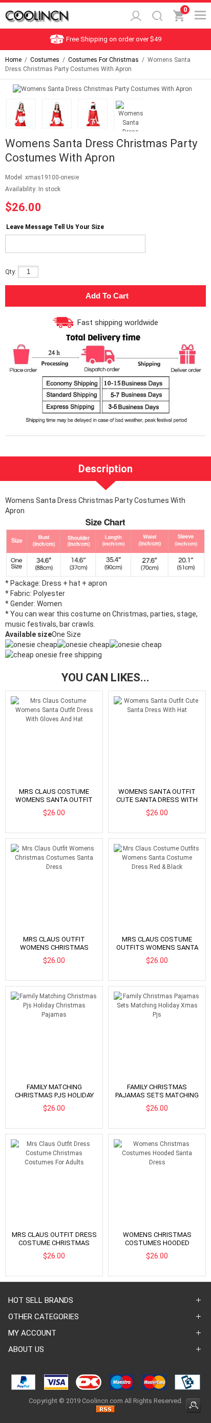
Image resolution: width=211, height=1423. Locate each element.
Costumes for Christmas (103, 59)
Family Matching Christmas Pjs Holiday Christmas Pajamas (54, 1095)
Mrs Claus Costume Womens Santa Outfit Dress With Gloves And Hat (54, 804)
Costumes (44, 59)
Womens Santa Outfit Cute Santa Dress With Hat (157, 800)
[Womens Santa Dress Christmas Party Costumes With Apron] (19, 115)
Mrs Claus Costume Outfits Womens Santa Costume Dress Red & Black (157, 951)
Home (13, 59)
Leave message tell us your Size (55, 227)
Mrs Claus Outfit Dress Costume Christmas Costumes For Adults (54, 1243)
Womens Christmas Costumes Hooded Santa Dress (157, 1243)
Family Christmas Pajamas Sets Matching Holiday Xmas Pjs (157, 1095)
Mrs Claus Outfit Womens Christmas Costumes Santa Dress (54, 947)
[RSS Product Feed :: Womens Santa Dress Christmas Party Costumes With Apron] (105, 1410)
